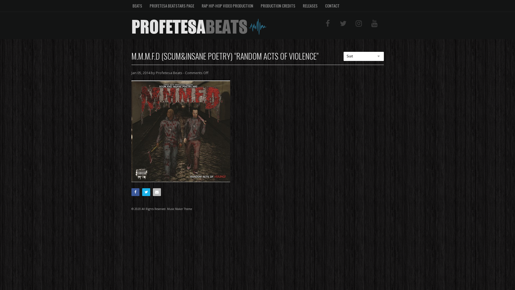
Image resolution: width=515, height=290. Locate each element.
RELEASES (310, 6)
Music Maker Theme (179, 209)
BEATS (137, 6)
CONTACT (332, 6)
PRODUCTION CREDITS (278, 6)
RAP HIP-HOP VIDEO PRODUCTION (227, 6)
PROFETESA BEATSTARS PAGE (172, 6)
